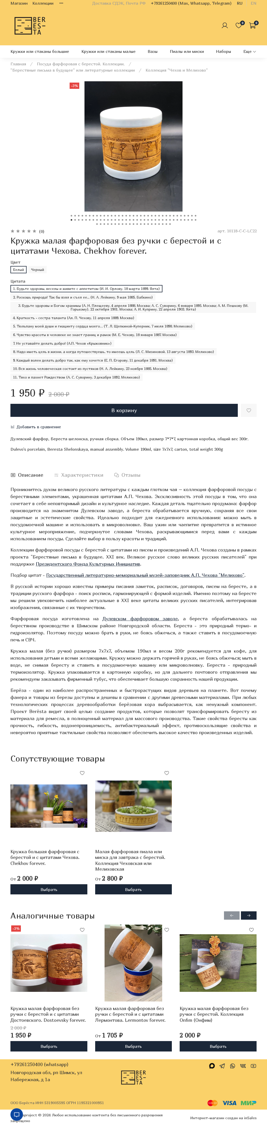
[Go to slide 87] (155, 224)
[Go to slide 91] (170, 224)
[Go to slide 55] (141, 220)
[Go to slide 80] (130, 224)
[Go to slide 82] (137, 224)
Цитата (17, 281)
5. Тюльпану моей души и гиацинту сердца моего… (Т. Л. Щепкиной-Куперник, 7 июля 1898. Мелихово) (102, 326)
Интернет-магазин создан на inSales (223, 1118)
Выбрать (48, 889)
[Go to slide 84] (144, 224)
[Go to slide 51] (126, 220)
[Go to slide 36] (71, 220)
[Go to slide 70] (195, 220)
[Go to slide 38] (79, 220)
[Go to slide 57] (148, 220)
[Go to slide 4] (82, 215)
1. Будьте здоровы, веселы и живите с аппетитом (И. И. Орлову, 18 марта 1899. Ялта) (86, 288)
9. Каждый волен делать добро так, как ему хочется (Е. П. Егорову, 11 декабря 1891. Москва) (93, 360)
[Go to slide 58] (152, 220)
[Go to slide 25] (159, 215)
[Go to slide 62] (166, 220)
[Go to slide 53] (133, 220)
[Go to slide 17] (130, 215)
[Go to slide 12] (111, 215)
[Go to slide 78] (122, 224)
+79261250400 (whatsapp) (39, 1064)
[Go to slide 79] (126, 224)
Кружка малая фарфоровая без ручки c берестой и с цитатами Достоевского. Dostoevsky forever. (48, 1014)
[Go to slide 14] (119, 215)
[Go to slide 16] (126, 215)
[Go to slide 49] (119, 220)
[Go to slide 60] (159, 220)
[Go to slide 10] (104, 215)
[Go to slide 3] (79, 215)
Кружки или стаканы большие (39, 51)
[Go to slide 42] (93, 220)
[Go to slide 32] (184, 215)
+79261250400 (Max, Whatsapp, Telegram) (191, 3)
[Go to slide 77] (119, 224)
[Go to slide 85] (148, 224)
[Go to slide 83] (141, 224)
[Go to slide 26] (162, 215)
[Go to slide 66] (181, 220)
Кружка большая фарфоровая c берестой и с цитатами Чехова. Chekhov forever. (45, 857)
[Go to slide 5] (86, 215)
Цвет (15, 262)
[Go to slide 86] (152, 224)
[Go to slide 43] (97, 220)
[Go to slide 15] (122, 215)
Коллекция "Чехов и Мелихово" (176, 70)
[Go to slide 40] (86, 220)
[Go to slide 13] (115, 215)
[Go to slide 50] (122, 220)
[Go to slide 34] (192, 215)
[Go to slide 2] (75, 215)
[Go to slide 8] (97, 215)
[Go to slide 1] (71, 215)
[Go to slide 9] (100, 215)
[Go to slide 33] (188, 215)
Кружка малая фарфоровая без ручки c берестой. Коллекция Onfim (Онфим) (214, 1014)
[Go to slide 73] (104, 224)
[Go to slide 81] (133, 224)
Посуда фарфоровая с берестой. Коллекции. (81, 63)
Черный (37, 269)
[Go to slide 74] (108, 224)
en (254, 3)
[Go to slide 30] (177, 215)
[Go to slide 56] (144, 220)
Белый (18, 269)
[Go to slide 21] (144, 215)
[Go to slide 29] (173, 215)
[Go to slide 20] (141, 215)
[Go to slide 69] (192, 220)
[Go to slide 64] (173, 220)
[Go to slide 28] (170, 215)
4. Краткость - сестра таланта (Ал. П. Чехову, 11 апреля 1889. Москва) (73, 317)
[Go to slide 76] (115, 224)
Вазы (152, 51)
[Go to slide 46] (108, 220)
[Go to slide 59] (155, 220)
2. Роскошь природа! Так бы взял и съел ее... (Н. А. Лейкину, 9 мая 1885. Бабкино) (83, 297)
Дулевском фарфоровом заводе (140, 618)
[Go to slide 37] (75, 220)
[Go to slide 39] (82, 220)
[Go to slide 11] (108, 215)
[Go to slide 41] (89, 220)
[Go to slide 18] (133, 215)
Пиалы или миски (187, 51)
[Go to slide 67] (184, 220)
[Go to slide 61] (162, 220)
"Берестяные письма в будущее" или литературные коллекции (72, 70)
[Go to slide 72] (100, 224)
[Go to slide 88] (159, 224)
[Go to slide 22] (148, 215)
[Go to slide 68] (188, 220)
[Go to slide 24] (155, 215)
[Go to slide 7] (93, 215)
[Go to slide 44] (100, 220)
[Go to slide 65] (177, 220)
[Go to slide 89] (162, 224)
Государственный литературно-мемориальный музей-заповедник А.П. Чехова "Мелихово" (145, 575)
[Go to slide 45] (104, 220)
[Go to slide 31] (181, 215)
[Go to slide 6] (89, 215)
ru (239, 3)
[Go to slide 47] (111, 220)
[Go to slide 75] (111, 224)
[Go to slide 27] (166, 215)
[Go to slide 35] (195, 215)
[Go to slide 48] (115, 220)
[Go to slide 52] (130, 220)
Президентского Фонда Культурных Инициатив (88, 564)
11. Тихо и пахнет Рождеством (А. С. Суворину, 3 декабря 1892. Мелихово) (76, 377)
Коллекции (42, 3)
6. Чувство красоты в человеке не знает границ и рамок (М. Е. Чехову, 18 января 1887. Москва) (95, 334)
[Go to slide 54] (137, 220)
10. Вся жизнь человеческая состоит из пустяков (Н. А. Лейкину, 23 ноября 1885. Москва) (90, 368)
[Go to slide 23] (152, 215)
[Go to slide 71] (97, 224)
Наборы (223, 51)
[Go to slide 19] (137, 215)
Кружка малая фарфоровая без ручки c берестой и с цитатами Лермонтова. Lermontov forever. (130, 1014)
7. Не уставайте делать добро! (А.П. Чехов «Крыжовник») (62, 343)
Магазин (19, 3)
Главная (18, 63)
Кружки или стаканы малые (108, 51)
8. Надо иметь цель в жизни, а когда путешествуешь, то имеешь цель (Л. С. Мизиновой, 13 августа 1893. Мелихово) (113, 351)
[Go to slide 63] (170, 220)
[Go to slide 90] (166, 224)
